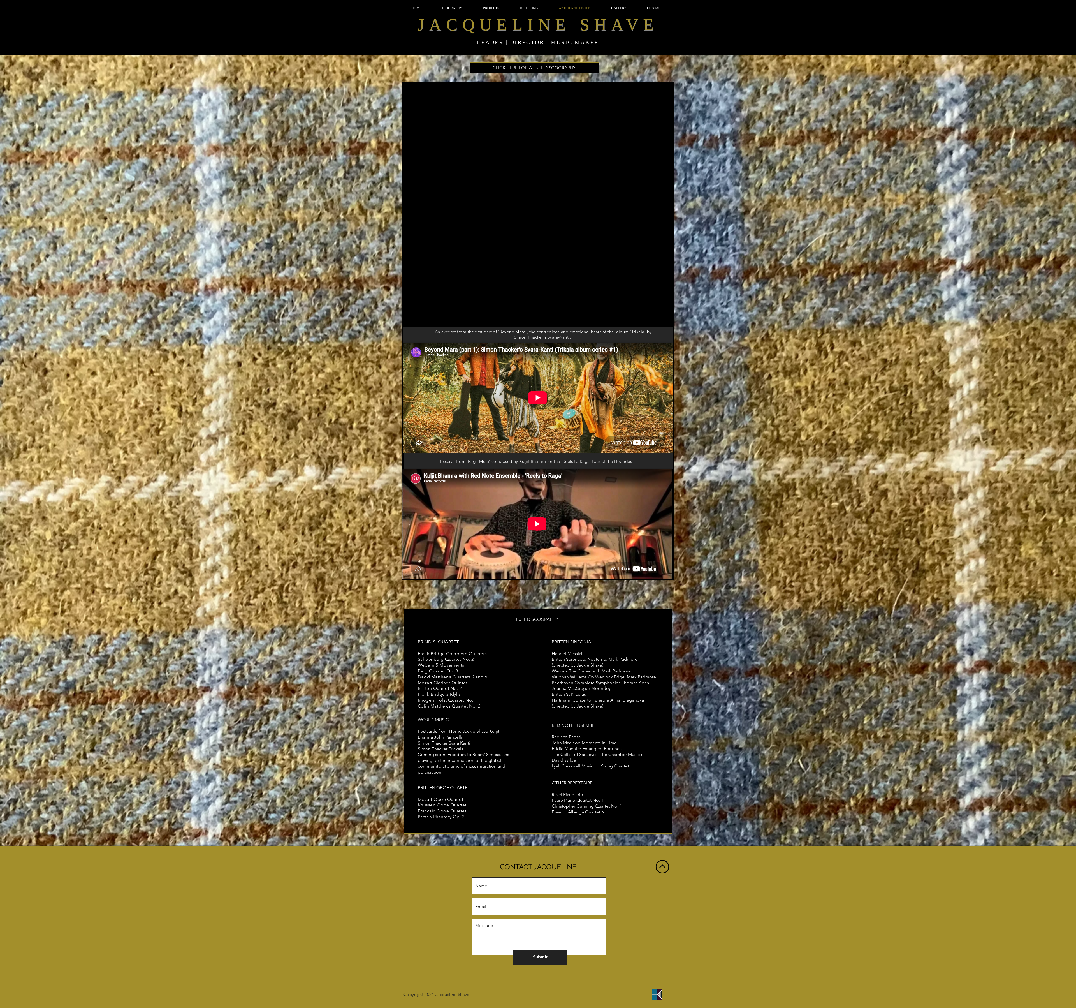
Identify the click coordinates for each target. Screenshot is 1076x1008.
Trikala (637, 331)
